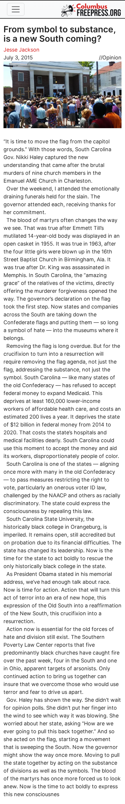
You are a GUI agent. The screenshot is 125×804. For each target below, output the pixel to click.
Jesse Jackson (21, 50)
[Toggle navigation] (15, 9)
